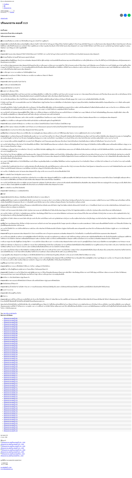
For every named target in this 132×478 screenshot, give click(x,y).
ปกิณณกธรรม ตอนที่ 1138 (10, 427)
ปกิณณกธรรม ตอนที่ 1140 (10, 430)
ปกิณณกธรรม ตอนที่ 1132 (10, 415)
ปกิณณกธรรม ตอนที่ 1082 (10, 320)
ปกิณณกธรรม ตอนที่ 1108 (10, 369)
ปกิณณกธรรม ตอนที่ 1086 (10, 328)
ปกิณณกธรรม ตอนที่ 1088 (10, 331)
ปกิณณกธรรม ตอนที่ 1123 (10, 398)
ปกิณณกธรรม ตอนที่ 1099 (10, 352)
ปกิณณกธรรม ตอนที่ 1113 (10, 379)
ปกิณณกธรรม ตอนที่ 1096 (10, 347)
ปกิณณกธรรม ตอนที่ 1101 (10, 356)
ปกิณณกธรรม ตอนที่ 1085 (10, 326)
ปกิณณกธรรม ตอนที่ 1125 (10, 402)
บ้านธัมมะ (6, 4)
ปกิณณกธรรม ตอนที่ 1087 (10, 329)
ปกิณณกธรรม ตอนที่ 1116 (10, 385)
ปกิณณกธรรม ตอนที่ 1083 (10, 322)
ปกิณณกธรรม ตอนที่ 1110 (10, 373)
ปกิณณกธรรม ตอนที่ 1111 (10, 375)
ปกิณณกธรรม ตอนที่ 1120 (10, 392)
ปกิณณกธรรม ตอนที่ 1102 (10, 358)
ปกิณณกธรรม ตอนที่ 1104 (10, 362)
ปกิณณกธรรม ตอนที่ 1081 (10, 318)
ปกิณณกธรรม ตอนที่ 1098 (10, 350)
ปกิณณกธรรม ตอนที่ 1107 (10, 368)
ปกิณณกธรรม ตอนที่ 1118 (10, 389)
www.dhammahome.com (7, 469)
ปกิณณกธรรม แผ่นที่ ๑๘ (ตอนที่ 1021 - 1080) (12, 452)
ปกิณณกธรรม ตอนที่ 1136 (10, 423)
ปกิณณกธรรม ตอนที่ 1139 (10, 429)
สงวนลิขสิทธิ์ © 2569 (6, 467)
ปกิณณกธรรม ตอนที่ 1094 (10, 343)
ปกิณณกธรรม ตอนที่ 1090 (10, 335)
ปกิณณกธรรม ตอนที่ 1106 (10, 366)
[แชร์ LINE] (129, 15)
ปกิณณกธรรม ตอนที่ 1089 (10, 333)
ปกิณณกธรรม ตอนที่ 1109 (10, 371)
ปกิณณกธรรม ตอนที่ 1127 (10, 406)
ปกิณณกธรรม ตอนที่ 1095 (10, 345)
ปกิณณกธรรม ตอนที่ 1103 (10, 360)
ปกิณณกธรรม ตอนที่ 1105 (10, 364)
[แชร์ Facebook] (125, 15)
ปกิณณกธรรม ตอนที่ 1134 (10, 419)
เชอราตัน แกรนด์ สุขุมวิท (10, 313)
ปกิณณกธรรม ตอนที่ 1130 (10, 411)
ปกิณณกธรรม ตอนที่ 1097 (10, 349)
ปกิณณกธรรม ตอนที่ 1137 (10, 425)
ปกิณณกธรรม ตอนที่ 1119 (10, 390)
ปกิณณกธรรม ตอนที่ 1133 (10, 417)
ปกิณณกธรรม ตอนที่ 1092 (10, 339)
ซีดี (4, 6)
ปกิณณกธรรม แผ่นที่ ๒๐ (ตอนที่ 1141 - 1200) (12, 448)
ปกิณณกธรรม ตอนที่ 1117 (10, 387)
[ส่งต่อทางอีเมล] (121, 15)
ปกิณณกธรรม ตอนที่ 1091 (10, 337)
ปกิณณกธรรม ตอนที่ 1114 (10, 381)
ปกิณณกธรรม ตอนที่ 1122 (10, 396)
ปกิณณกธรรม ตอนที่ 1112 (10, 377)
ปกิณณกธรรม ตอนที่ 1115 (10, 383)
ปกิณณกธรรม (7, 8)
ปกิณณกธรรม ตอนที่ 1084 (10, 324)
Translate (12, 12)
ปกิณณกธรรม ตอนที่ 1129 (10, 409)
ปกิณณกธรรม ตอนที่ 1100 (10, 354)
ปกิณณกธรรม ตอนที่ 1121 (10, 394)
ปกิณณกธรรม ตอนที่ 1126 (10, 404)
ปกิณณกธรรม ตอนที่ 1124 (10, 400)
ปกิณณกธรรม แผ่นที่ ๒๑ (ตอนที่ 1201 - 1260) (12, 444)
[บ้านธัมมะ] (7, 1)
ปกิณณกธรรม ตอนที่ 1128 (10, 408)
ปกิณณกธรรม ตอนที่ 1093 (10, 341)
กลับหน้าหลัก (4, 18)
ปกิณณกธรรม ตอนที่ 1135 (10, 421)
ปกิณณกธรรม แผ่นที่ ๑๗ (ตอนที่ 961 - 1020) (12, 455)
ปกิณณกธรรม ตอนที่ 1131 (10, 413)
